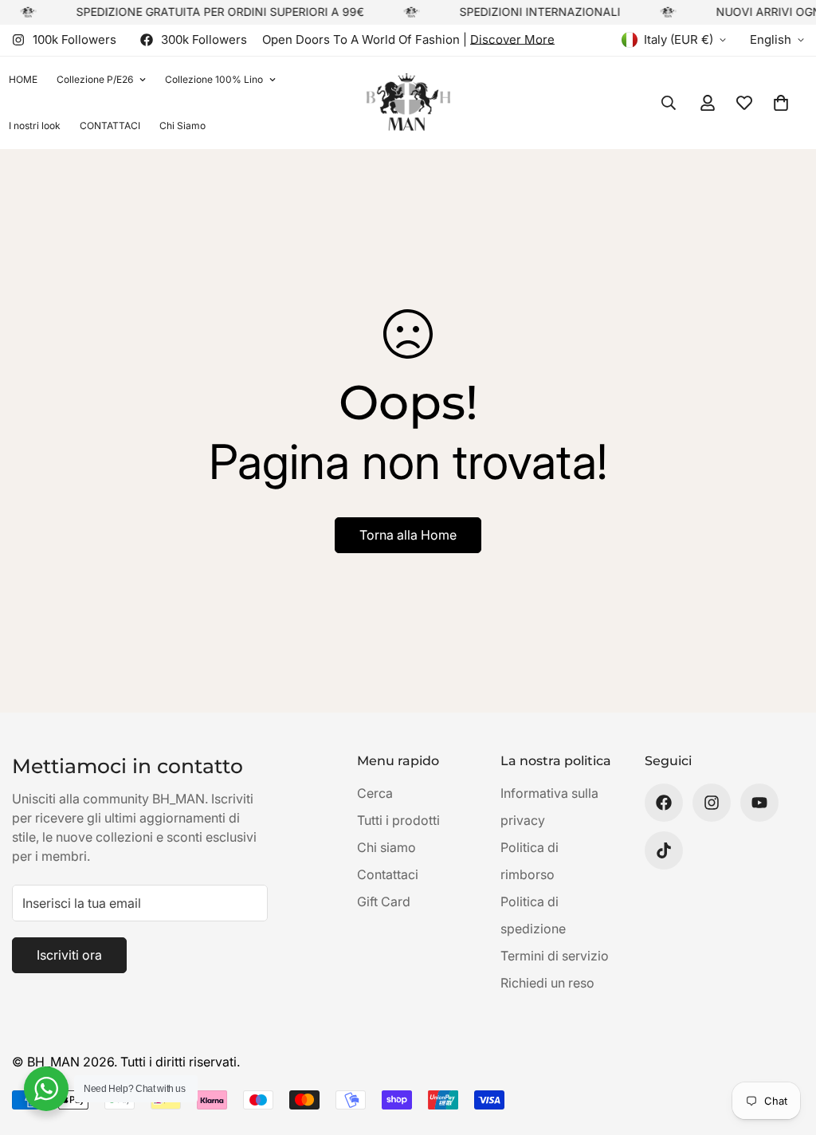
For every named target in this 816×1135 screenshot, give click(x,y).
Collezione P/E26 (95, 79)
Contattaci (387, 874)
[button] (781, 102)
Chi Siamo (182, 126)
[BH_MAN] (408, 102)
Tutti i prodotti (398, 820)
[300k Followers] (664, 803)
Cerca (375, 793)
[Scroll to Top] (785, 1048)
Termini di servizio (554, 956)
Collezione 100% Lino (214, 79)
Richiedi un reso (547, 983)
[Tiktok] (664, 850)
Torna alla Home (408, 535)
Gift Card (383, 901)
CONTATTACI (110, 126)
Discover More (512, 39)
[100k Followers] (711, 803)
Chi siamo (386, 847)
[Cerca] (668, 102)
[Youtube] (759, 803)
